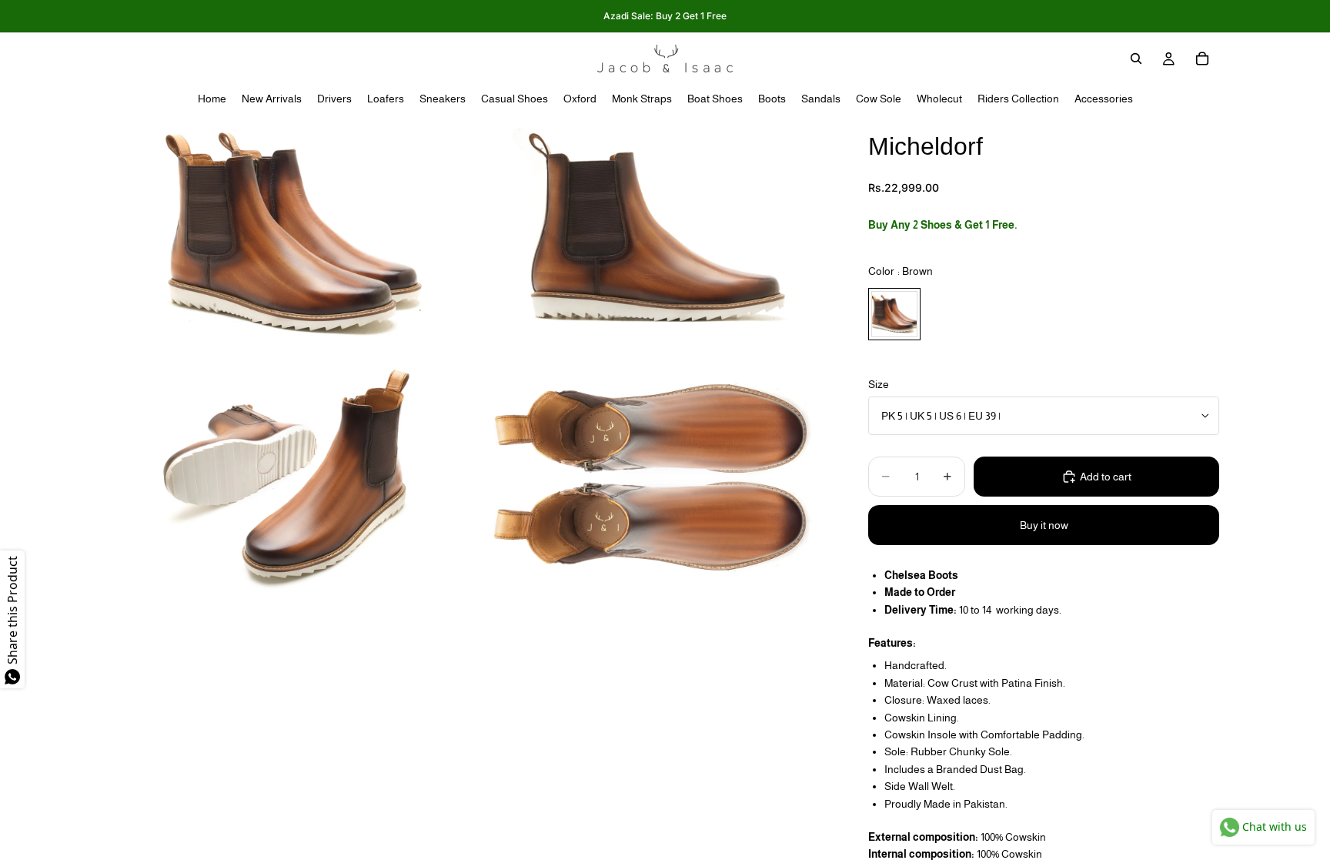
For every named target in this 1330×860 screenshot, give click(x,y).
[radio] (894, 314)
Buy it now (1044, 525)
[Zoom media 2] (652, 234)
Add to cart (1105, 476)
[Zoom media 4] (652, 476)
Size (878, 384)
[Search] (1136, 58)
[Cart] (1202, 58)
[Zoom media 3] (290, 476)
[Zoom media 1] (290, 234)
